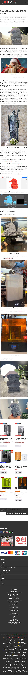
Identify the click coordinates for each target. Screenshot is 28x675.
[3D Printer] (2, 19)
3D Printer (4, 562)
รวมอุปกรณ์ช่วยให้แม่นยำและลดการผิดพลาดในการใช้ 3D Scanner (13, 509)
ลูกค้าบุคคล (25, 671)
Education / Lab (6, 660)
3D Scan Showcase (22, 663)
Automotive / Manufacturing (21, 658)
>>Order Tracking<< (18, 668)
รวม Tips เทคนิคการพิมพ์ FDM (11, 641)
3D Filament (5, 643)
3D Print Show (20, 17)
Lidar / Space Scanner (21, 648)
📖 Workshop (21, 654)
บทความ (3, 578)
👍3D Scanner (21, 645)
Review (6, 664)
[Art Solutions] (14, 19)
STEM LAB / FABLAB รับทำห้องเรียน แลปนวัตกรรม (15, 657)
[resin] (16, 21)
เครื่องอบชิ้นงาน (21, 311)
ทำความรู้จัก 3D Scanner (19, 646)
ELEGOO (14, 651)
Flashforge (6, 652)
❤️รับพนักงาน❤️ (15, 638)
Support (4, 575)
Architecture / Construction (19, 661)
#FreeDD (17, 665)
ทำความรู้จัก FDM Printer (19, 639)
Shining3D (13, 652)
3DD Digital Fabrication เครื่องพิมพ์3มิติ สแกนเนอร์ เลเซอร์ (17, 634)
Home (3, 559)
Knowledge (24, 667)
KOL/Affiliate (15, 655)
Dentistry (25, 660)
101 (17, 17)
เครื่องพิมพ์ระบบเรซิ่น (8, 161)
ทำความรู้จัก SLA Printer (11, 642)
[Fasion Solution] (3, 21)
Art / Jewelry (8, 661)
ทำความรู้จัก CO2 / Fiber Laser (15, 649)
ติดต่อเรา (12, 671)
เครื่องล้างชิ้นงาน (8, 258)
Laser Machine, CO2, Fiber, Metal (8, 567)
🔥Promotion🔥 (6, 638)
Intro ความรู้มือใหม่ (9, 665)
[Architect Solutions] (8, 19)
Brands (25, 649)
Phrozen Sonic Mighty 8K (16, 164)
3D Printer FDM (9, 639)
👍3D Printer (24, 638)
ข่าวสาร (25, 17)
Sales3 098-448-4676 (14, 609)
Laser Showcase (13, 664)
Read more (17, 446)
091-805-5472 (14, 613)
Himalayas (9, 635)
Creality (19, 652)
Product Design (7, 663)
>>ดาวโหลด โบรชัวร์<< (20, 670)
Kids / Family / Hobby (7, 658)
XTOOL (19, 651)
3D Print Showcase (16, 667)
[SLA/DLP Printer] (21, 21)
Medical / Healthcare (16, 660)
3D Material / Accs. (6, 570)
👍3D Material (21, 642)
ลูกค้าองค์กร (18, 671)
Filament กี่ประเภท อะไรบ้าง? (15, 643)
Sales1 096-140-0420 (14, 606)
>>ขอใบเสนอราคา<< (9, 670)
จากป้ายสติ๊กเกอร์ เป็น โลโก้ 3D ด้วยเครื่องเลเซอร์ (16, 513)
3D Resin (25, 643)
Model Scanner (9, 646)
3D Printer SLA (22, 641)
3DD (24, 651)
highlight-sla (6, 23)
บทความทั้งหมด (6, 667)
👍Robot (14, 654)
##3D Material (5, 573)
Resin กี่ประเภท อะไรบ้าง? (11, 645)
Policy (3, 583)
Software (8, 654)
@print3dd (16, 620)
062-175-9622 (15, 607)
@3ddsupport (17, 622)
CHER (12, 17)
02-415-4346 (14, 617)
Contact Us (4, 581)
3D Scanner (4, 565)
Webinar (23, 665)
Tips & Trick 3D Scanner (9, 648)
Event (7, 673)
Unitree (24, 652)
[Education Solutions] (21, 19)
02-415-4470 (14, 619)
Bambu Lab (7, 651)
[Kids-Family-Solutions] (11, 21)
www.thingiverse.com (18, 174)
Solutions (23, 655)
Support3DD (22, 664)
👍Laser (5, 649)
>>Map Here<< (14, 623)
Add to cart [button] (3, 446)
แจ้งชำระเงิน (5, 671)
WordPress (21, 635)
